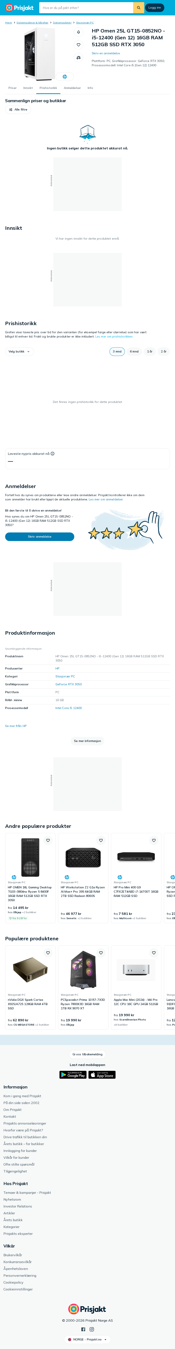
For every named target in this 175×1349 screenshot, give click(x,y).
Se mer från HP (16, 726)
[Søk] (138, 7)
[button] (78, 32)
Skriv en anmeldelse (106, 53)
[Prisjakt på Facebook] (83, 1329)
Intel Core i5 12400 (68, 708)
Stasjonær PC (85, 22)
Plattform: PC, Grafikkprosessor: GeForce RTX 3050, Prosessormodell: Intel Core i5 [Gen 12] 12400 (128, 63)
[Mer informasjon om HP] (65, 76)
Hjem (8, 22)
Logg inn (155, 7)
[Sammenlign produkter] (78, 57)
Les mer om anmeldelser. (106, 499)
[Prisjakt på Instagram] (91, 1329)
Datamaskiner (62, 22)
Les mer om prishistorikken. (114, 336)
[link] (30, 878)
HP (57, 668)
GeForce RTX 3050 (68, 684)
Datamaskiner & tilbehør (32, 22)
